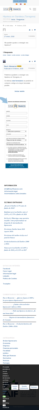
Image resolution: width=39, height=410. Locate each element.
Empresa (6, 346)
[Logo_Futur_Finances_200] (16, 9)
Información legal (10, 191)
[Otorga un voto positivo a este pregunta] (29, 30)
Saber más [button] (5, 392)
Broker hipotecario (10, 341)
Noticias (6, 360)
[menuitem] (20, 1)
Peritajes (6, 363)
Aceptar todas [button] (15, 387)
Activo (4, 55)
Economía (6, 343)
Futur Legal (7, 271)
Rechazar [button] (34, 387)
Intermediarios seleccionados (15, 193)
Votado (9, 55)
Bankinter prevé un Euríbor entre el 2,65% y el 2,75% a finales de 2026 (15, 213)
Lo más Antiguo (25, 55)
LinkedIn (6, 276)
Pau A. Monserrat (8, 298)
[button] (4, 396)
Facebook (6, 269)
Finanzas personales (10, 348)
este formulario (17, 81)
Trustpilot (6, 284)
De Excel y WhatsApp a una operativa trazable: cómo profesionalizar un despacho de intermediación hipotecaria (16, 221)
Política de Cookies (10, 278)
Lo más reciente (16, 55)
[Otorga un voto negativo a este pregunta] (35, 30)
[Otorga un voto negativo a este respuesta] (35, 61)
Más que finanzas (9, 355)
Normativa (7, 358)
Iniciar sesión (19, 91)
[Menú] (33, 9)
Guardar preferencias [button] (24, 387)
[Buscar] (29, 9)
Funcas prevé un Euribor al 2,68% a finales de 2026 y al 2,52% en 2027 (16, 249)
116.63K (19, 66)
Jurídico (5, 353)
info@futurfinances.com (13, 189)
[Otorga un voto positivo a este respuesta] (29, 61)
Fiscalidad (6, 351)
